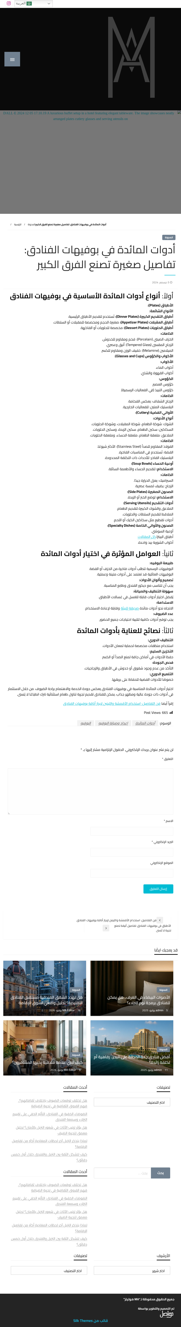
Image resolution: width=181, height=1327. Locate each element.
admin (160, 1010)
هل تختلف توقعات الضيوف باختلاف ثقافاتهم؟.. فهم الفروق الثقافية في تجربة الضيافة (52, 1103)
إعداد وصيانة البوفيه (113, 723)
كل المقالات (147, 536)
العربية (21, 3)
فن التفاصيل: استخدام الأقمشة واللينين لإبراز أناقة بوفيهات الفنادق (111, 703)
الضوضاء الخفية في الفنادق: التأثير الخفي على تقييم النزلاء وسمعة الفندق (50, 1117)
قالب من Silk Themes (90, 1320)
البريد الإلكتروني (162, 842)
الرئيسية (17, 224)
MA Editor (68, 1010)
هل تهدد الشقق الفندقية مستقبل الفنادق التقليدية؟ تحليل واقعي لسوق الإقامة (47, 1000)
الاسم (168, 821)
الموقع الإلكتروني (161, 863)
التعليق (167, 759)
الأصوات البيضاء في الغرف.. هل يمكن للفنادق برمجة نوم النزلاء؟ (138, 1000)
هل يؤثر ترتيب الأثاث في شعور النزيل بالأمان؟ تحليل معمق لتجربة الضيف (51, 1130)
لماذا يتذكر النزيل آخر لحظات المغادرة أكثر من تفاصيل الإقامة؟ (49, 1143)
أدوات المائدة (145, 723)
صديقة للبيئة (130, 608)
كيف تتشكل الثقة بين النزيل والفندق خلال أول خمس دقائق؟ (49, 1157)
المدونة (31, 224)
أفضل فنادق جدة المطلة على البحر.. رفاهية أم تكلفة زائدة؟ (132, 1059)
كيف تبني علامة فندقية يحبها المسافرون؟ (47, 1062)
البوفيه (86, 723)
